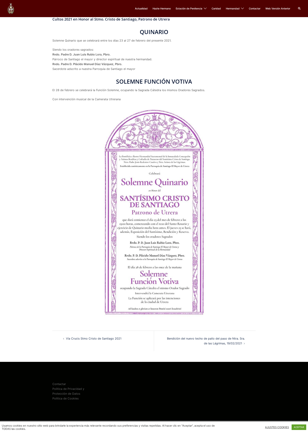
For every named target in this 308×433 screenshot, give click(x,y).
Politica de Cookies (65, 398)
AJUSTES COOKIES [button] (277, 427)
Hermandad (233, 8)
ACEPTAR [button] (299, 427)
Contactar (254, 8)
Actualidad (141, 8)
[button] (299, 8)
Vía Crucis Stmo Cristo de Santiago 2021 (93, 338)
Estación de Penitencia (189, 8)
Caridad (216, 8)
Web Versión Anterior (277, 8)
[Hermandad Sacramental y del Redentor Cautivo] (10, 8)
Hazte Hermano (162, 8)
